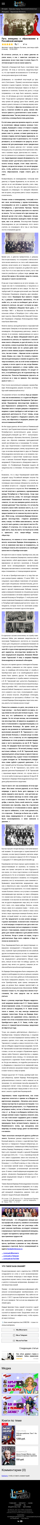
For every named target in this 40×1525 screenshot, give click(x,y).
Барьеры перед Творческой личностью (23, 9)
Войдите (5, 1476)
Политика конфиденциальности (15, 1515)
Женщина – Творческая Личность (14, 12)
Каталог (22, 1503)
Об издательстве (17, 1506)
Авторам (27, 1507)
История (5, 9)
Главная (12, 1503)
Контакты (25, 1518)
